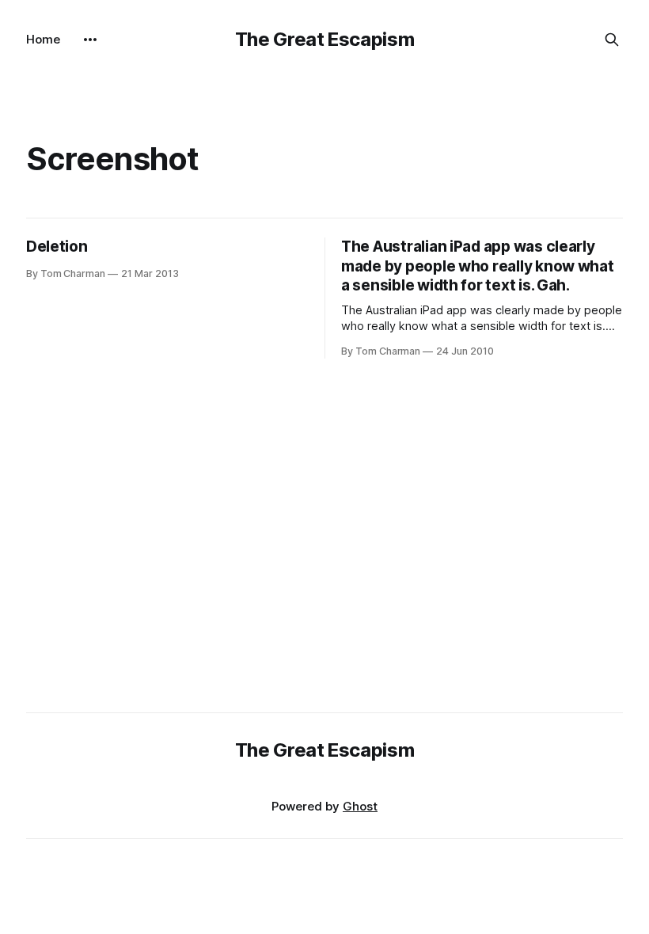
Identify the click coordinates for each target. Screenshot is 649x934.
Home (43, 39)
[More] (90, 39)
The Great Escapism (325, 39)
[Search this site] (611, 39)
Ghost (360, 806)
